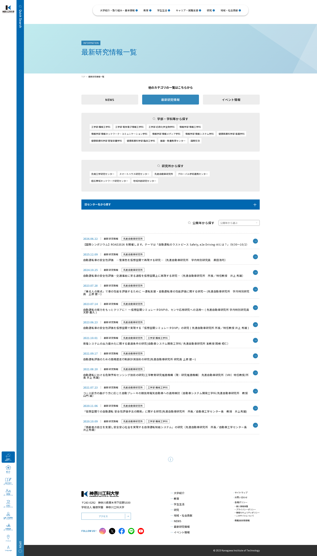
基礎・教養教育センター (173, 140)
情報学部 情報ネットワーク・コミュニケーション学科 (119, 133)
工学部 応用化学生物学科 (162, 126)
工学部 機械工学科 (100, 126)
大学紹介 (177, 493)
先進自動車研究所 (164, 174)
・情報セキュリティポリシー (247, 512)
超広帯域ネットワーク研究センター (109, 180)
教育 (175, 499)
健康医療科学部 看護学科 (232, 133)
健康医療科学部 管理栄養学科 (106, 140)
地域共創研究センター (144, 180)
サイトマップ (240, 492)
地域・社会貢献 (181, 515)
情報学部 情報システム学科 (199, 133)
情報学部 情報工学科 (190, 126)
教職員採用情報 (241, 520)
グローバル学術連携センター (193, 174)
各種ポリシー (240, 502)
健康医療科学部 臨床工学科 (141, 140)
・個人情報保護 (241, 506)
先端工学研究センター (102, 174)
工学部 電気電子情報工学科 (129, 126)
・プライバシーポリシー (245, 509)
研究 (175, 510)
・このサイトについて (244, 515)
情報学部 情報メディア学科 (166, 133)
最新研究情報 (180, 527)
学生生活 (177, 504)
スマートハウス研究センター (134, 174)
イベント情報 (231, 99)
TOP (83, 76)
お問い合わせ (240, 497)
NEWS (109, 99)
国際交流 (195, 140)
